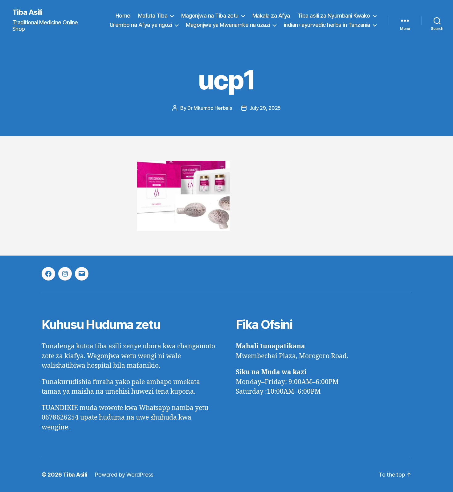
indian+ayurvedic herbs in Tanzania (327, 25)
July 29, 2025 (265, 108)
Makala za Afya (271, 15)
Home (123, 15)
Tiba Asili (27, 12)
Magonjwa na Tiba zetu (210, 15)
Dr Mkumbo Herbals (209, 108)
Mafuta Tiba (153, 15)
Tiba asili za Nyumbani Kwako (334, 15)
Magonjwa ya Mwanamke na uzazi (228, 25)
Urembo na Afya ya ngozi (141, 25)
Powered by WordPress (124, 474)
